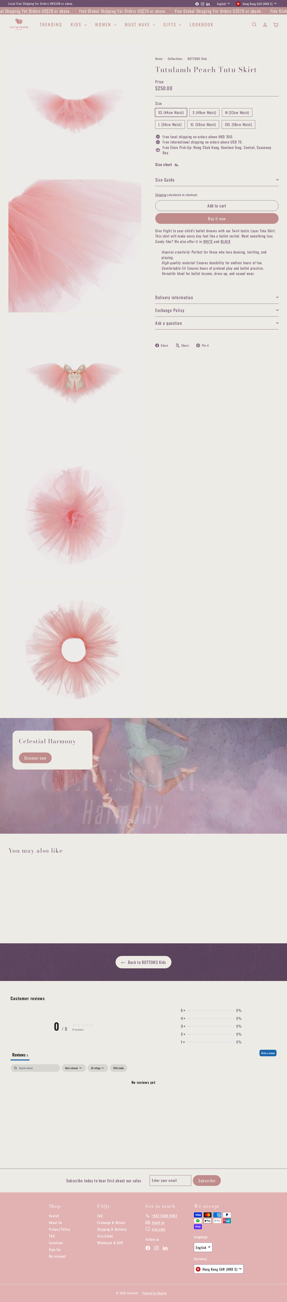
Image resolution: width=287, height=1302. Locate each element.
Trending (51, 24)
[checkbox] (118, 1068)
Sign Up (55, 1249)
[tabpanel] (143, 1096)
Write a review (268, 1053)
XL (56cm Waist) (203, 124)
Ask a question (168, 323)
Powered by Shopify (154, 1293)
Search (54, 1215)
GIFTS (170, 24)
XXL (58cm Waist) (238, 124)
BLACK (225, 241)
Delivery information (174, 297)
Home (159, 58)
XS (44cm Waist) (171, 112)
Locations (56, 1242)
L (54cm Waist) (170, 124)
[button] (211, 1010)
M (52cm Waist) (237, 112)
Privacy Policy (59, 1229)
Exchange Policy (170, 310)
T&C (52, 1235)
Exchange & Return (111, 1222)
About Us (55, 1222)
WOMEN (104, 24)
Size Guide (164, 180)
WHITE (208, 241)
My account (57, 1256)
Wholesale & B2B (110, 1242)
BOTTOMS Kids (197, 58)
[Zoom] (74, 111)
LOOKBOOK (202, 24)
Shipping (160, 194)
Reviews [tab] (20, 1054)
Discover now (35, 758)
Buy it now (217, 218)
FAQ (100, 1215)
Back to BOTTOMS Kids (146, 962)
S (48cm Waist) (204, 112)
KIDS (77, 24)
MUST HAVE (138, 24)
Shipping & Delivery (112, 1229)
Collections (175, 58)
